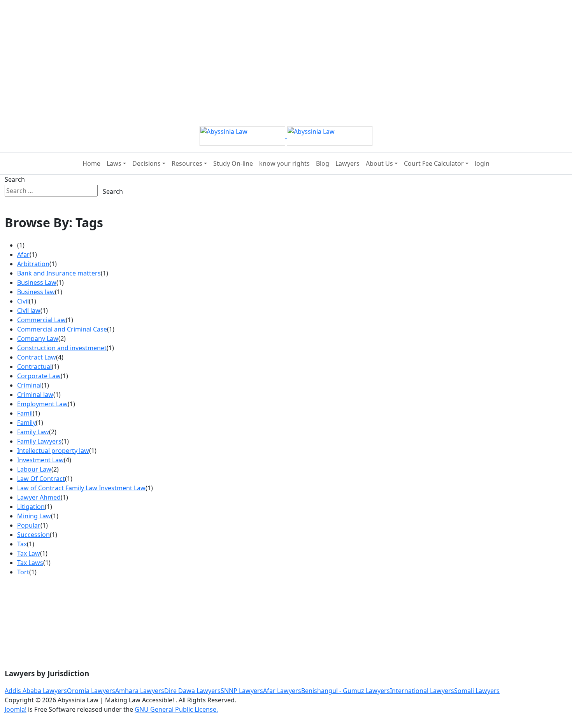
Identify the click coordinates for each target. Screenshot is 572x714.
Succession (33, 534)
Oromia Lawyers (91, 690)
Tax (22, 544)
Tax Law (28, 553)
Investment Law (40, 460)
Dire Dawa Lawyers (192, 690)
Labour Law (34, 469)
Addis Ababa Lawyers (36, 690)
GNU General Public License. (176, 709)
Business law (36, 292)
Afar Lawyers (282, 690)
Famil (25, 413)
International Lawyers (422, 690)
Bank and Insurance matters (59, 273)
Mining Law (34, 516)
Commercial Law (41, 320)
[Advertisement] (233, 54)
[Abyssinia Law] (286, 135)
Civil (23, 301)
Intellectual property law (53, 450)
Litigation (31, 506)
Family (26, 422)
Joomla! (15, 709)
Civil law (28, 310)
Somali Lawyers (477, 690)
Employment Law (42, 404)
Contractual (34, 366)
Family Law (33, 432)
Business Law (36, 282)
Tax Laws (30, 562)
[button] (116, 163)
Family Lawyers (39, 441)
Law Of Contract (41, 478)
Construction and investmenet (62, 348)
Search (15, 179)
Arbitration (33, 264)
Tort (23, 572)
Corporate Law (39, 376)
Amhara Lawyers (139, 690)
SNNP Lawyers (242, 690)
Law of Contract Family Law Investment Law (81, 488)
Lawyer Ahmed (39, 497)
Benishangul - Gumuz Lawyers (345, 690)
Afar (23, 254)
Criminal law (35, 394)
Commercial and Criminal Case (62, 329)
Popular (28, 525)
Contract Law (36, 357)
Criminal (29, 385)
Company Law (37, 338)
